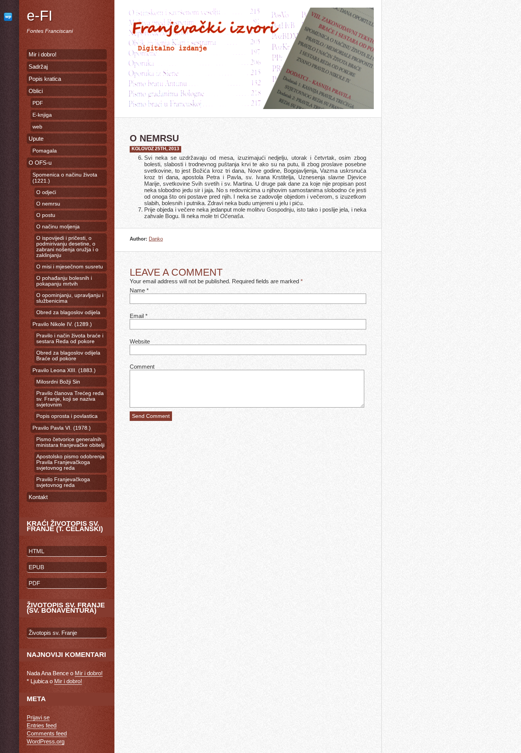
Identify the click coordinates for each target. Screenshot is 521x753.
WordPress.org (45, 741)
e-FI (40, 16)
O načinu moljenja (58, 227)
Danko (156, 239)
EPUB (36, 567)
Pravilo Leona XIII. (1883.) (64, 370)
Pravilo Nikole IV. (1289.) (62, 324)
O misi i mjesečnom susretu (69, 267)
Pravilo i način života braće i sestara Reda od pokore (69, 338)
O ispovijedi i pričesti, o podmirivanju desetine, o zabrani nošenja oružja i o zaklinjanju (67, 246)
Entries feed (41, 725)
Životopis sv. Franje (53, 632)
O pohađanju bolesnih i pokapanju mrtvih (64, 281)
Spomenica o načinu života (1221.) (64, 178)
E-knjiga (42, 115)
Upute (36, 138)
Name (137, 290)
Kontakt (38, 497)
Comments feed (47, 733)
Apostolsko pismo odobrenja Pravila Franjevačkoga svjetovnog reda (70, 462)
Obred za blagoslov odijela (68, 312)
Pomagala (44, 151)
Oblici (36, 91)
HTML (36, 551)
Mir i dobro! (42, 54)
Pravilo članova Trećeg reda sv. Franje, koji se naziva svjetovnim (70, 399)
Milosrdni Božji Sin (58, 382)
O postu (45, 215)
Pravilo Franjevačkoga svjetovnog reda (63, 482)
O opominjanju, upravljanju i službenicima (69, 298)
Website (140, 341)
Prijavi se (38, 717)
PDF (37, 103)
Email (137, 316)
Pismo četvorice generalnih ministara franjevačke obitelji (70, 442)
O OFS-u (40, 162)
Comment (142, 366)
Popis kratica (45, 78)
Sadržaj (38, 66)
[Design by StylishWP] (9, 17)
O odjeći (46, 192)
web (37, 127)
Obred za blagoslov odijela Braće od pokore (68, 355)
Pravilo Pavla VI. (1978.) (61, 428)
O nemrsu (48, 204)
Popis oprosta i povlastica (67, 416)
